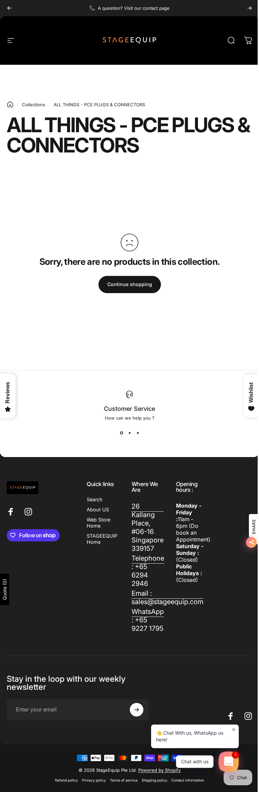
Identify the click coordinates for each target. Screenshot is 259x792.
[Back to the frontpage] (10, 104)
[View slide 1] (121, 433)
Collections (33, 104)
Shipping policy (154, 780)
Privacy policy (94, 780)
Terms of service (124, 780)
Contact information (187, 780)
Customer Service (129, 408)
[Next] (249, 8)
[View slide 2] (129, 433)
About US (98, 509)
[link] (148, 527)
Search (95, 499)
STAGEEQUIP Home (102, 539)
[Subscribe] (136, 709)
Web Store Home (98, 523)
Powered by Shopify (159, 770)
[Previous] (9, 8)
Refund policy (66, 780)
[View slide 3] (138, 433)
